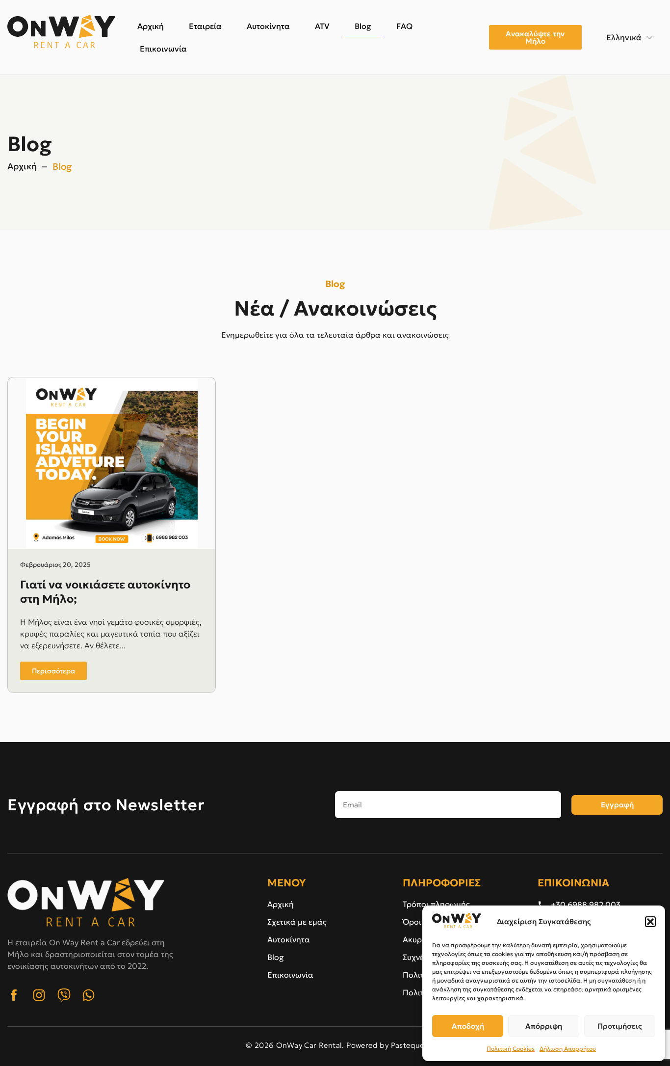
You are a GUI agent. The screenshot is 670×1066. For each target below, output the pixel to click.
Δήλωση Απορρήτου (568, 1048)
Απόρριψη (543, 1026)
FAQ (404, 26)
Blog (363, 26)
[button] (650, 922)
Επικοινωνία (163, 48)
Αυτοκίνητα (268, 26)
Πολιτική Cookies (511, 1048)
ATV (322, 26)
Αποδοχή (468, 1026)
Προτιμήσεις (619, 1026)
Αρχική (150, 26)
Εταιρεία (205, 26)
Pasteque (407, 1045)
